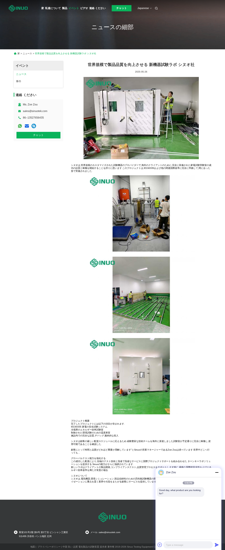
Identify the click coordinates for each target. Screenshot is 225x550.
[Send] (216, 544)
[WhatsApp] (20, 126)
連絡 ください (97, 8)
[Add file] (159, 544)
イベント (74, 8)
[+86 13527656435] (33, 126)
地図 (32, 546)
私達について (53, 8)
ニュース (27, 53)
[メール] (26, 126)
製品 (64, 8)
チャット (121, 8)
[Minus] (217, 472)
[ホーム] (18, 8)
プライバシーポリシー (49, 546)
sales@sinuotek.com (35, 111)
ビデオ (84, 8)
